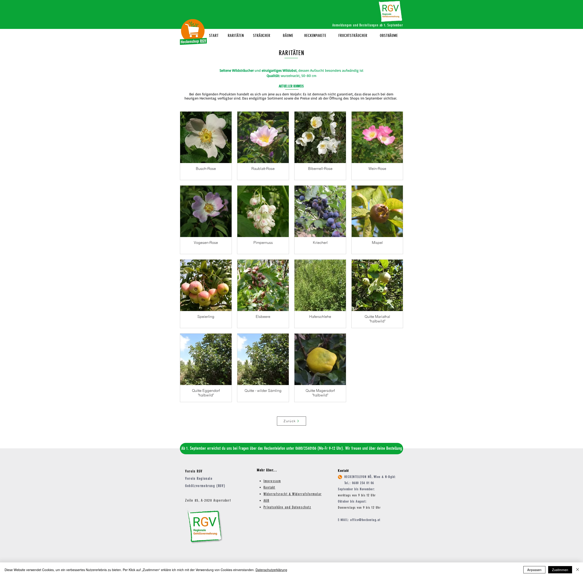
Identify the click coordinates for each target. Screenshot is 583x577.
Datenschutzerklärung (271, 569)
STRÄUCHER (261, 35)
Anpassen (534, 569)
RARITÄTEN (236, 35)
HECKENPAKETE (315, 35)
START (214, 35)
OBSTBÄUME (389, 35)
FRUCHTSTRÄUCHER (352, 35)
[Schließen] (577, 569)
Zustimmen (560, 569)
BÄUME (288, 35)
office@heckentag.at (365, 520)
